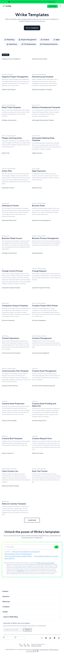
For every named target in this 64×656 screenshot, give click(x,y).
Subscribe (27, 630)
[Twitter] (41, 638)
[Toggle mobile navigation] (60, 6)
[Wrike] (7, 6)
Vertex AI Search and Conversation (45, 563)
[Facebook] (46, 638)
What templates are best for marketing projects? (18, 554)
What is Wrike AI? (10, 558)
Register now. (52, 1)
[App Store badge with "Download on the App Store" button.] (8, 638)
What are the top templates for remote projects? (26, 551)
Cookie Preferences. (54, 649)
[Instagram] (58, 638)
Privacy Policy (20, 570)
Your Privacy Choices (31, 651)
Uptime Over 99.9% (36, 646)
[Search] (56, 547)
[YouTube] (54, 638)
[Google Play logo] (20, 638)
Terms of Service (44, 649)
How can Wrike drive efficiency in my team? (46, 556)
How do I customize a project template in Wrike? (18, 556)
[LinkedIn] (50, 638)
